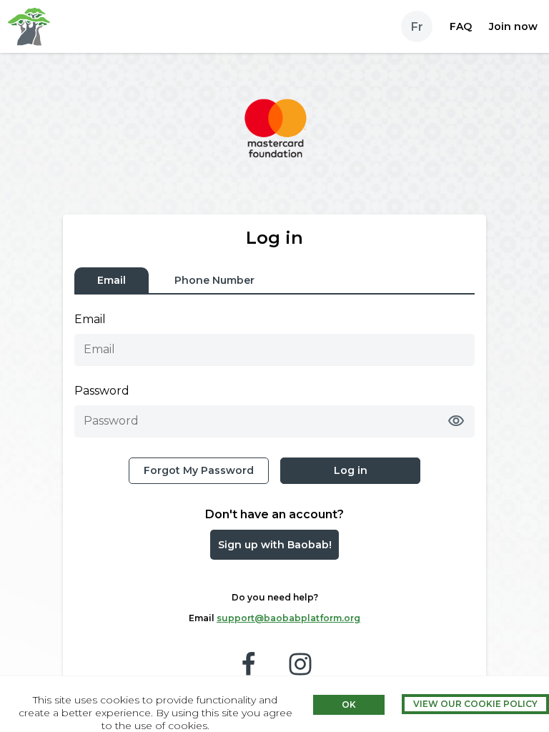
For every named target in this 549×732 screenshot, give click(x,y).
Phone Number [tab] (214, 280)
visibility (456, 421)
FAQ (461, 26)
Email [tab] (111, 280)
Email (90, 319)
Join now (513, 26)
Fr (417, 27)
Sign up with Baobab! (275, 544)
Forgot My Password (199, 470)
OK (349, 704)
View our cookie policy (475, 703)
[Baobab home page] (29, 26)
